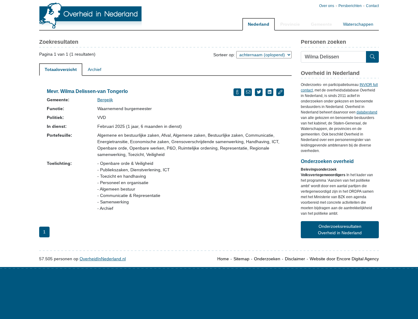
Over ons (326, 6)
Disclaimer (295, 258)
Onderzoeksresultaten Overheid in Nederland (340, 229)
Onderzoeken (267, 258)
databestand (366, 112)
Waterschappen (358, 24)
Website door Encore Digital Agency (344, 258)
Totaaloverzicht (61, 69)
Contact (372, 6)
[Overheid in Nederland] (90, 15)
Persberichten (350, 6)
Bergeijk (105, 99)
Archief (94, 69)
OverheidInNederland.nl (103, 258)
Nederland (258, 24)
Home (223, 258)
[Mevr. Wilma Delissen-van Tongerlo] (237, 92)
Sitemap (241, 258)
